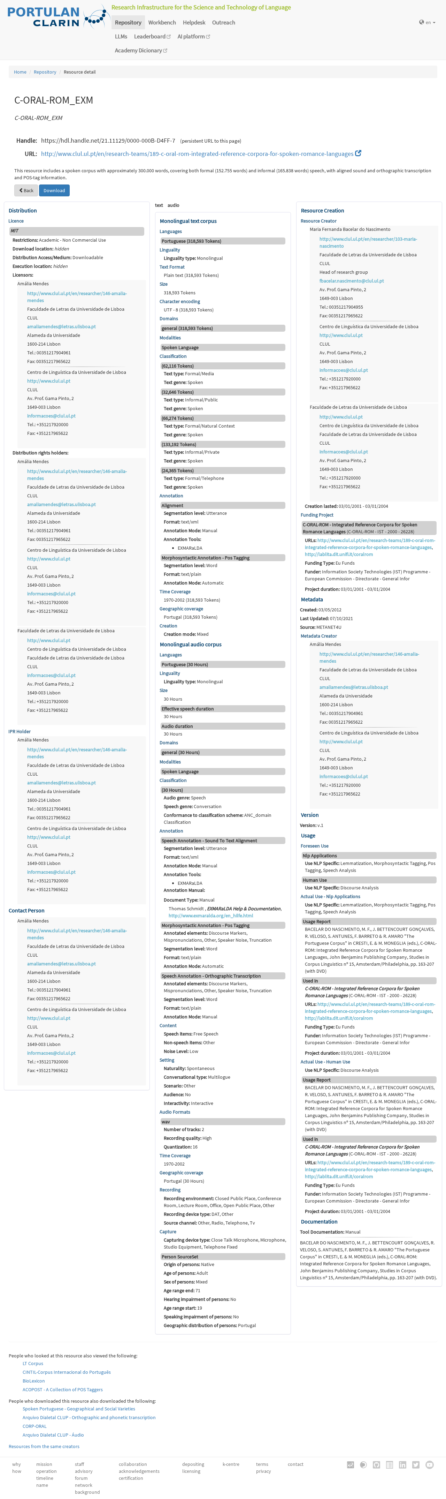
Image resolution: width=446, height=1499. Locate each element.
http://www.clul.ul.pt (48, 381)
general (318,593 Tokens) (187, 328)
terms (262, 1464)
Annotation (171, 495)
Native (189, 1264)
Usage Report (317, 921)
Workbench (162, 22)
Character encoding (180, 301)
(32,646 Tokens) (178, 392)
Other (189, 1042)
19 (183, 1308)
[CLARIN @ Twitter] (413, 1464)
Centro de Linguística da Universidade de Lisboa (76, 372)
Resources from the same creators (44, 1446)
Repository (128, 22)
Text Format (172, 267)
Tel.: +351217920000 (47, 424)
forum (81, 1478)
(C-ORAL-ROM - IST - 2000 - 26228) (360, 528)
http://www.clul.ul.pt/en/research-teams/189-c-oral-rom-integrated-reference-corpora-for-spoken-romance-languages (198, 154)
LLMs (121, 36)
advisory (84, 1471)
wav (166, 1121)
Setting (167, 1060)
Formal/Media (189, 373)
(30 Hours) (172, 790)
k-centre (231, 1464)
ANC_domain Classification (217, 818)
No (177, 1094)
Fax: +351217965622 (47, 433)
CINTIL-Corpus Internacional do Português (67, 1372)
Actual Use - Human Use (325, 1062)
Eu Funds (330, 563)
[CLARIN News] (387, 1464)
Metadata (312, 599)
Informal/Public (191, 400)
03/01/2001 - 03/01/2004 (346, 506)
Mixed (186, 634)
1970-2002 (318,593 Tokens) (192, 600)
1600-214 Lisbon (44, 344)
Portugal (210, 1325)
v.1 (311, 825)
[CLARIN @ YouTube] (427, 1464)
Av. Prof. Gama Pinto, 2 (50, 398)
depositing (193, 1464)
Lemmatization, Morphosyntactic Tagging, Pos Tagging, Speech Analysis (370, 866)
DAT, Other (198, 1214)
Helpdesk (194, 22)
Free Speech (191, 1034)
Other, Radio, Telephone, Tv (209, 1223)
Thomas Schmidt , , (225, 912)
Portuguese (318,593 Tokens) (191, 241)
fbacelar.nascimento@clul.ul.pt (352, 281)
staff (79, 1464)
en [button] (429, 22)
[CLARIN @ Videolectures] (361, 1464)
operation (46, 1471)
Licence (16, 221)
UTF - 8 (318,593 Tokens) (189, 310)
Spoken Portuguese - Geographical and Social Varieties (79, 1409)
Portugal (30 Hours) (184, 1181)
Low (181, 1051)
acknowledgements (139, 1471)
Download (54, 190)
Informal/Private (192, 452)
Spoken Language (180, 347)
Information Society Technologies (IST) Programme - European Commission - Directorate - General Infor (367, 575)
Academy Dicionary (139, 50)
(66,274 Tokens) (178, 418)
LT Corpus (33, 1363)
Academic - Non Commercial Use (59, 240)
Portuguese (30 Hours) (185, 664)
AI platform (192, 36)
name (42, 1485)
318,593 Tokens (179, 292)
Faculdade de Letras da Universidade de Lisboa (75, 309)
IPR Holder (19, 731)
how (16, 1471)
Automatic (194, 583)
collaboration (133, 1464)
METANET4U (320, 627)
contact (295, 1464)
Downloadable (58, 257)
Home (20, 72)
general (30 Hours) (181, 752)
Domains (169, 318)
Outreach (223, 22)
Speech (185, 797)
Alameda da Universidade (53, 335)
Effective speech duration (188, 709)
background (87, 1492)
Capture (168, 1231)
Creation (168, 626)
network (83, 1485)
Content (168, 1025)
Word (190, 565)
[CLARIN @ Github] (374, 1464)
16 (181, 1147)
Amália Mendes (33, 283)
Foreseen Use (315, 846)
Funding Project (317, 515)
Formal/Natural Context (199, 426)
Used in (310, 981)
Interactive (188, 1103)
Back (28, 190)
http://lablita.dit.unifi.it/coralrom (339, 554)
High (188, 1138)
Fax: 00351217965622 (48, 361)
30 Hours (173, 699)
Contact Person (27, 910)
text (159, 205)
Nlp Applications (320, 855)
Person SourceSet (180, 1256)
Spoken (183, 382)
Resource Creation (322, 210)
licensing (191, 1471)
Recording (170, 1190)
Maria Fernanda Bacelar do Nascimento (350, 229)
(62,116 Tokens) (178, 366)
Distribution (23, 210)
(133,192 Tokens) (179, 444)
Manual (190, 530)
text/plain (182, 574)
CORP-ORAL (35, 1426)
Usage (308, 835)
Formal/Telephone (194, 478)
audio (173, 205)
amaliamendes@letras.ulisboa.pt (61, 326)
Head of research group (344, 272)
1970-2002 (174, 1164)
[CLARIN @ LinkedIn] (400, 1464)
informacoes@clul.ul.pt (51, 416)
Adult (186, 1273)
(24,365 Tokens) (178, 470)
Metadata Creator (319, 636)
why (16, 1464)
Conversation (193, 806)
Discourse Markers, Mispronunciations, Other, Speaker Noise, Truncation (218, 936)
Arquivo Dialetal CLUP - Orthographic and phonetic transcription (89, 1417)
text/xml (181, 522)
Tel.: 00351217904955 (341, 307)
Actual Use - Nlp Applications (330, 896)
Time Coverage (175, 591)
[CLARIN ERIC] (348, 1464)
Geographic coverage (181, 608)
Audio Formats (175, 1112)
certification (131, 1478)
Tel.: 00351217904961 (49, 352)
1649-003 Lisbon (44, 407)
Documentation (319, 1221)
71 (182, 1290)
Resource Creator (319, 221)
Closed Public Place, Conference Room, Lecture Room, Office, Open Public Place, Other (222, 1201)
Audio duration (177, 726)
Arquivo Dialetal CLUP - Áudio (53, 1435)
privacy (263, 1471)
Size (164, 284)
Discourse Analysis (342, 887)
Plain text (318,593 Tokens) (191, 275)
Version (310, 814)
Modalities (170, 337)
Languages (171, 231)
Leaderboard (150, 36)
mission (44, 1464)
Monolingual (193, 258)
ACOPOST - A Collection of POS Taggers (63, 1389)
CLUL (32, 318)
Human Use (315, 880)
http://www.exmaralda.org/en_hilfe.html (211, 915)
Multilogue (197, 1077)
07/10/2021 (326, 618)
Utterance (195, 513)
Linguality (170, 250)
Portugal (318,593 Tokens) (190, 617)
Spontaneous (189, 1068)
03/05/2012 (320, 610)
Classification (173, 356)
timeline (44, 1478)
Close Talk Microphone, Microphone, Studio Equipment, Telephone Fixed (225, 1243)
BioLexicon (34, 1381)
